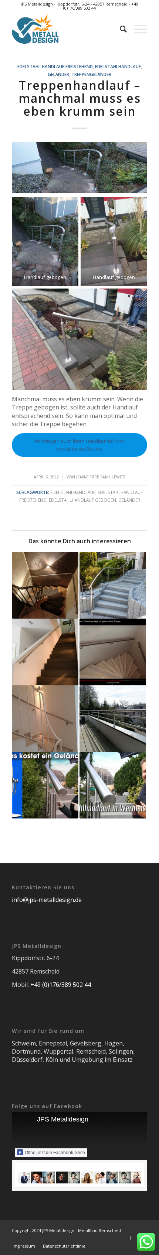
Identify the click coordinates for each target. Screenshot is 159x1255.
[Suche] (119, 29)
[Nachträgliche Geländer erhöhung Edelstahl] (113, 718)
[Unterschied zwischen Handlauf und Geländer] (113, 585)
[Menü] (137, 29)
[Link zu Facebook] (130, 1238)
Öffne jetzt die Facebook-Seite (55, 1152)
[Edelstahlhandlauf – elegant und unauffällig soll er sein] (45, 652)
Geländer (58, 74)
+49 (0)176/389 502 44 (60, 985)
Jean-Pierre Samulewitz (100, 477)
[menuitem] (119, 29)
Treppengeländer (91, 74)
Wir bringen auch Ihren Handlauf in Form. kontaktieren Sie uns (79, 445)
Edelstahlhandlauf (118, 66)
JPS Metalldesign (62, 1119)
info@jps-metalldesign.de (47, 900)
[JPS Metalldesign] (66, 29)
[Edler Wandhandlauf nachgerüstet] (45, 718)
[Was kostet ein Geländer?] (45, 785)
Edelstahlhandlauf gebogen (82, 500)
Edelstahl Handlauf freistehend (55, 66)
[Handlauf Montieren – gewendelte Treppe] (113, 652)
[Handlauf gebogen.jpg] (79, 168)
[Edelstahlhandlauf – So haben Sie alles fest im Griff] (45, 585)
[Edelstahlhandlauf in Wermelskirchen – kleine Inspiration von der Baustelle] (113, 785)
